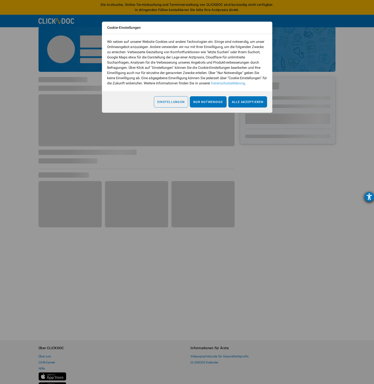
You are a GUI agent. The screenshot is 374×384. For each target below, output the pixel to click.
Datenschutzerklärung (228, 83)
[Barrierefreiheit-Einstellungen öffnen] (369, 197)
